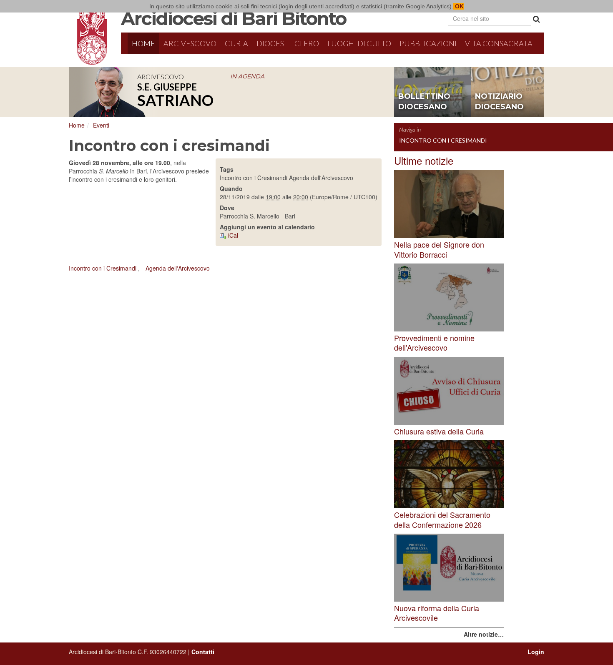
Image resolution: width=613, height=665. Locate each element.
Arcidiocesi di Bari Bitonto (233, 18)
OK (458, 6)
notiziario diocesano (499, 102)
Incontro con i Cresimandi (102, 268)
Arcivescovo (189, 43)
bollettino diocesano (424, 102)
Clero (306, 43)
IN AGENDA (247, 76)
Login (536, 651)
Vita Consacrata (499, 43)
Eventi (101, 125)
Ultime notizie (423, 160)
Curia (236, 43)
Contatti (202, 651)
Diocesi (271, 43)
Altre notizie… (484, 634)
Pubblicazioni (428, 43)
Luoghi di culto (359, 43)
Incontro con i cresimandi (443, 140)
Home (143, 43)
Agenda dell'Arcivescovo (178, 268)
